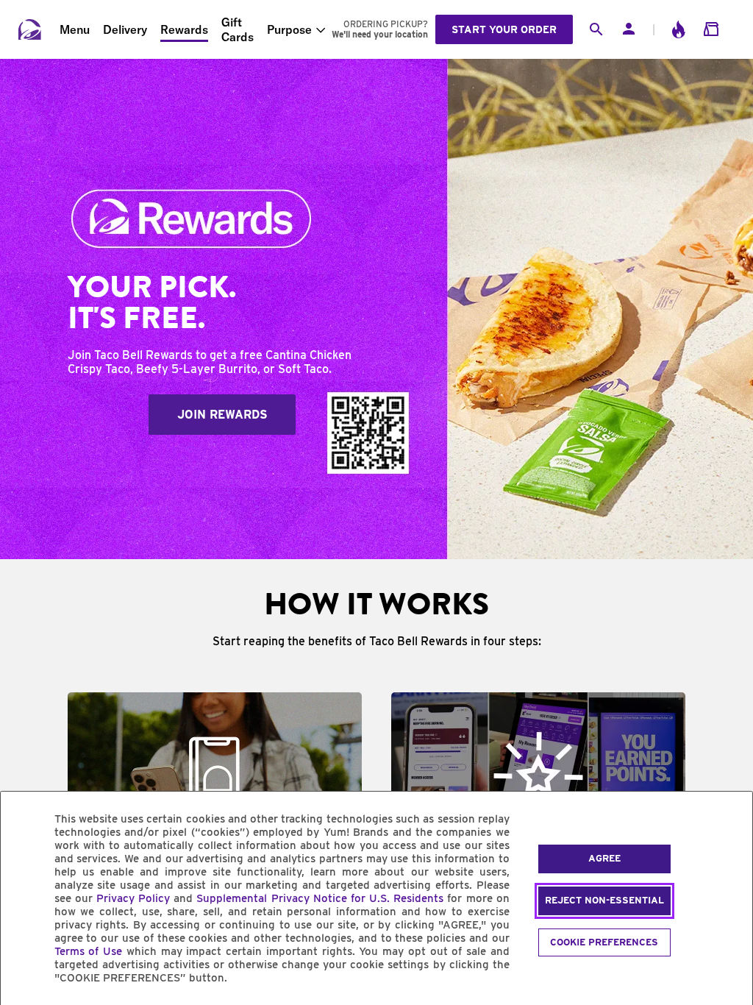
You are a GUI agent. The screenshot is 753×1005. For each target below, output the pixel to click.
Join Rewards (222, 415)
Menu (75, 29)
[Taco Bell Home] (30, 29)
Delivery (125, 29)
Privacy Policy (133, 898)
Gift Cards (237, 29)
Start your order (504, 29)
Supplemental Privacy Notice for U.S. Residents (319, 898)
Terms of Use (88, 951)
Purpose (289, 29)
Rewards (184, 29)
